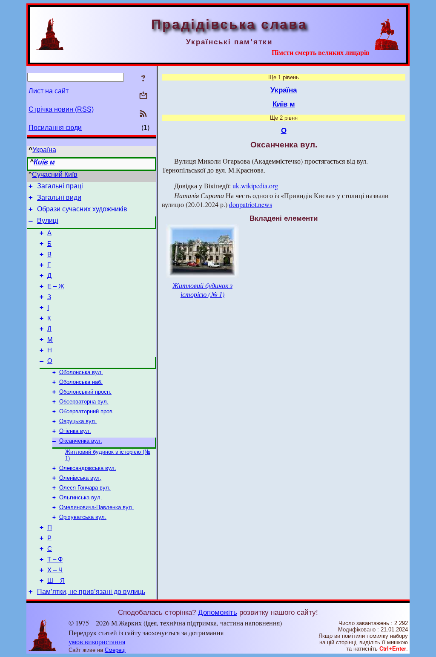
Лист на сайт (49, 91)
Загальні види (59, 197)
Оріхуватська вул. (82, 517)
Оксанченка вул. (80, 441)
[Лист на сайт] (143, 96)
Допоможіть (217, 612)
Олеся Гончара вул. (85, 487)
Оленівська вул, (80, 478)
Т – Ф (55, 559)
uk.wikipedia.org (255, 185)
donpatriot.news (250, 204)
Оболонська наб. (81, 382)
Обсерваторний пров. (86, 411)
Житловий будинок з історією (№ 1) (202, 290)
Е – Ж (55, 286)
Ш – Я (56, 580)
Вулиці (47, 220)
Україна (44, 149)
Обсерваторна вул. (84, 401)
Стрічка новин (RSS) (61, 109)
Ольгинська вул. (80, 497)
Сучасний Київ (54, 174)
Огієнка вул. (75, 431)
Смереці (115, 650)
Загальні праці (60, 186)
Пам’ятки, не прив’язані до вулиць (91, 591)
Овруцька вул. (78, 421)
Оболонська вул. (81, 372)
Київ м (44, 162)
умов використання (97, 641)
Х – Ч (55, 570)
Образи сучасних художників (82, 209)
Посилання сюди (55, 127)
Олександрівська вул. (87, 468)
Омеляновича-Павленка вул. (96, 507)
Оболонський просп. (85, 392)
